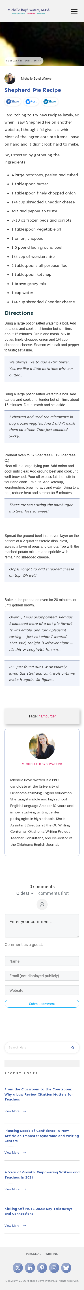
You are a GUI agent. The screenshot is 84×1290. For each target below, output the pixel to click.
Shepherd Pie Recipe (33, 90)
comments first (53, 893)
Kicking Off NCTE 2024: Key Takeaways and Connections (42, 1217)
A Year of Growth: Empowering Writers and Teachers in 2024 (42, 1181)
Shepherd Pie (38, 122)
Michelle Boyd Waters (42, 764)
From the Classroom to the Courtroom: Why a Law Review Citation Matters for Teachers (42, 1100)
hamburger (47, 716)
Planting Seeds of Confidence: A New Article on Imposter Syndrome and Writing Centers (42, 1142)
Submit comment (42, 1004)
